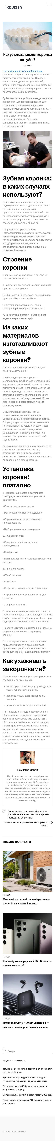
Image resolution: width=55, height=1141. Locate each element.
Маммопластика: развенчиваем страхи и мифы (25, 824)
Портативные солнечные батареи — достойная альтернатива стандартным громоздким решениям (28, 814)
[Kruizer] (14, 10)
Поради (27, 65)
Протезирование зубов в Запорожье (23, 71)
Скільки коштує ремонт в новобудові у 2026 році (27, 1095)
